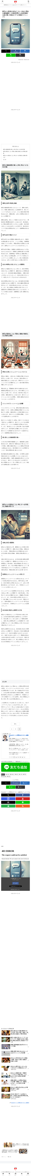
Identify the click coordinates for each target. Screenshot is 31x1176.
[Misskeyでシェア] (25, 684)
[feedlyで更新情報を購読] (22, 757)
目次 (13, 146)
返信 (9, 776)
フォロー (16, 883)
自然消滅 (4, 776)
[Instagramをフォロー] (14, 757)
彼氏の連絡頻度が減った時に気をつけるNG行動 (14, 149)
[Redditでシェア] (19, 688)
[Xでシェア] (5, 684)
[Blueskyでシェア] (19, 684)
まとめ (4, 159)
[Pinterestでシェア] (12, 692)
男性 (25, 774)
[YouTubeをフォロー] (16, 757)
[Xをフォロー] (10, 757)
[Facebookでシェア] (5, 688)
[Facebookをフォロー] (12, 757)
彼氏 (17, 774)
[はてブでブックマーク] (25, 688)
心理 (21, 774)
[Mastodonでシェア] (12, 684)
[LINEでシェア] (5, 692)
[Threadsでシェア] (12, 688)
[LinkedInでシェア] (19, 692)
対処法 (12, 774)
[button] (20, 55)
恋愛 (3, 774)
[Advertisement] (15, 79)
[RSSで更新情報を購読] (24, 757)
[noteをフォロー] (18, 757)
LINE (8, 774)
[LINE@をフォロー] (20, 757)
